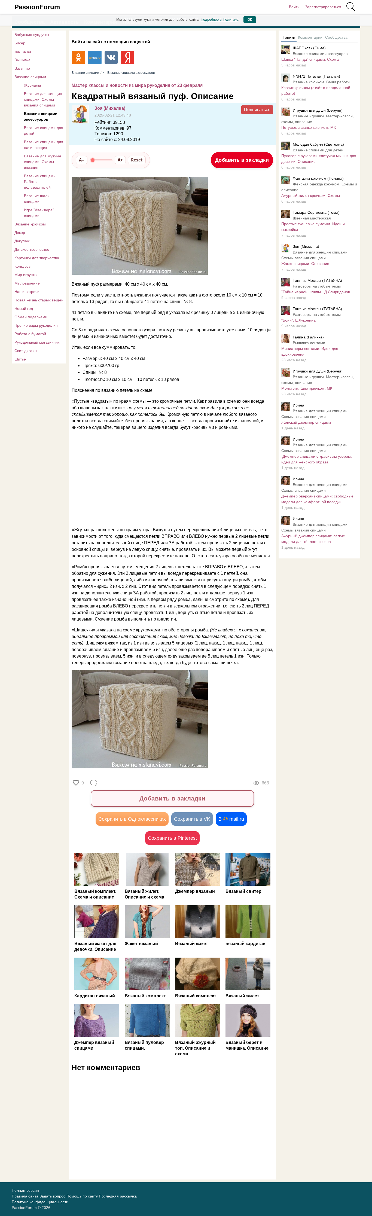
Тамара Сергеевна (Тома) (316, 212)
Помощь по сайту (82, 1196)
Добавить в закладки (242, 160)
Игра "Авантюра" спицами (39, 213)
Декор (19, 232)
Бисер (19, 43)
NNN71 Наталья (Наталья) (316, 76)
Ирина (298, 405)
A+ (120, 160)
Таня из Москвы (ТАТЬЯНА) (317, 280)
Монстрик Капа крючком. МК (306, 388)
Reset (137, 160)
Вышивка (22, 60)
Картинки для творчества (36, 258)
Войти (294, 7)
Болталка (22, 51)
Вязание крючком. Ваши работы (321, 82)
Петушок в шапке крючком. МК (308, 127)
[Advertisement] (170, 479)
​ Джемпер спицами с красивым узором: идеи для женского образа (316, 459)
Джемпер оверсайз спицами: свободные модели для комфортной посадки (317, 499)
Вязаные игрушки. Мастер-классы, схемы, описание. (317, 119)
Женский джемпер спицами (306, 422)
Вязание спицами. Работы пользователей (40, 182)
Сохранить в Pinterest (172, 838)
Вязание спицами (30, 77)
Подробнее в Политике (219, 19)
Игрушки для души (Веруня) (318, 110)
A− (81, 160)
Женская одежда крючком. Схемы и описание (319, 187)
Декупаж (21, 241)
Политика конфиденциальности (40, 1202)
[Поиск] (351, 7)
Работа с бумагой (30, 334)
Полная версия (25, 1190)
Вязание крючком (30, 224)
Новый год (23, 308)
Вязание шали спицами (37, 199)
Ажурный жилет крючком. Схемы (310, 195)
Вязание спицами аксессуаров (40, 116)
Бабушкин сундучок (31, 34)
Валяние (22, 68)
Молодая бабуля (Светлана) (318, 144)
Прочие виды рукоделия (36, 325)
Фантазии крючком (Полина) (318, 178)
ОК (250, 20)
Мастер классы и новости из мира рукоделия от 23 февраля (137, 85)
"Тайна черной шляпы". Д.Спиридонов (315, 292)
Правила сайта (25, 1196)
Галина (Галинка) (308, 337)
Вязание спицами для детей (43, 131)
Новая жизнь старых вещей (38, 300)
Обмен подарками (30, 317)
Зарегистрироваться (323, 7)
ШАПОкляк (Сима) (309, 48)
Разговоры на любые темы (317, 286)
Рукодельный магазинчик (36, 342)
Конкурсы (22, 266)
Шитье (20, 359)
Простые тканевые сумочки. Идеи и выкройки (313, 227)
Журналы (32, 85)
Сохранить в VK (192, 819)
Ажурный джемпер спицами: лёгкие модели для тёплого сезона (313, 539)
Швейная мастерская (312, 218)
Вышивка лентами (309, 343)
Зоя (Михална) (109, 108)
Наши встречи (26, 291)
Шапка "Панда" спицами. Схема (310, 59)
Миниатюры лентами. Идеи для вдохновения (309, 351)
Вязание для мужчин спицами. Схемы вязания (42, 162)
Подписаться (257, 109)
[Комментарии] (94, 783)
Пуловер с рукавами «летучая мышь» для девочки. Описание (318, 159)
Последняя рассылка (118, 1196)
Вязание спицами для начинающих (43, 145)
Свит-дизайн (25, 351)
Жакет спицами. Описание (305, 263)
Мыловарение (27, 283)
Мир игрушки (26, 275)
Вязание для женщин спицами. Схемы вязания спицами (43, 99)
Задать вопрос (52, 1196)
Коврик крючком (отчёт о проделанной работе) (315, 90)
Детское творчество (31, 249)
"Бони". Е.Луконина (298, 320)
